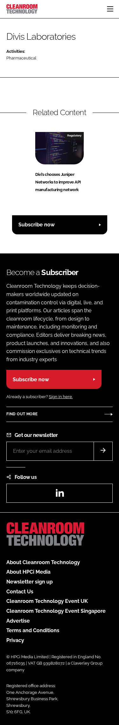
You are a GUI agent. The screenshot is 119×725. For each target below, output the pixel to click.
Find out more (21, 414)
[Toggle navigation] (110, 9)
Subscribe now (36, 225)
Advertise (18, 621)
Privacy (15, 640)
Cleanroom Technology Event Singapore (56, 611)
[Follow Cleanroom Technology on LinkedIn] (60, 495)
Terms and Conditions (32, 630)
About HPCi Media (28, 572)
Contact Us (19, 592)
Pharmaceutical (21, 58)
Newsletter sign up (29, 582)
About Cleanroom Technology (43, 562)
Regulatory (74, 135)
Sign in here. (61, 396)
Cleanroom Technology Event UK (47, 601)
